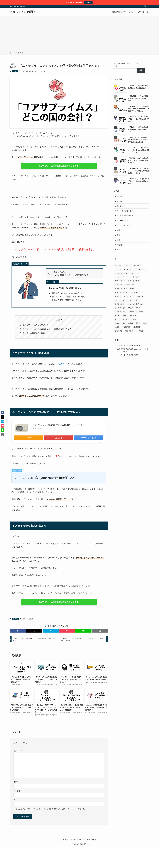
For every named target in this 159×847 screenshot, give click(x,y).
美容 (118, 235)
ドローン (118, 296)
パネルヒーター (120, 300)
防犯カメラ (118, 331)
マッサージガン (120, 312)
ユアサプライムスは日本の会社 (36, 325)
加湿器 (130, 323)
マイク (130, 308)
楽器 (118, 230)
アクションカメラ (136, 265)
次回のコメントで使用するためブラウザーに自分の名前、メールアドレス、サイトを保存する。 (51, 809)
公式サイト (63, 364)
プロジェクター (120, 304)
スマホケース (119, 277)
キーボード (127, 269)
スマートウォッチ (133, 277)
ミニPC (117, 315)
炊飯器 (117, 327)
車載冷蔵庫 (136, 327)
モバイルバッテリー (122, 319)
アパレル (120, 206)
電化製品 (14, 71)
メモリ (125, 315)
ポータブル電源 (120, 308)
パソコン (140, 296)
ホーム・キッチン (123, 225)
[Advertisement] (79, 34)
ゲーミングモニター (122, 273)
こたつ (25, 619)
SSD (125, 265)
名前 (16, 782)
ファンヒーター (133, 300)
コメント (17, 751)
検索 (115, 66)
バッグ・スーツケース (125, 216)
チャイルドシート (121, 288)
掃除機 (145, 323)
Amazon (88, 2)
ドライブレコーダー (122, 292)
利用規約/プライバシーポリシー (74, 840)
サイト (15, 800)
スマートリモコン (134, 281)
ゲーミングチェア (140, 269)
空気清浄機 (126, 327)
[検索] (147, 6)
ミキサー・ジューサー (135, 312)
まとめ (119, 201)
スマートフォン (120, 281)
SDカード (118, 265)
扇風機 (31, 619)
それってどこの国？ (23, 11)
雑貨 (118, 240)
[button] (18, 631)
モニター (133, 315)
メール (16, 791)
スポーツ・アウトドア (125, 211)
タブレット (118, 285)
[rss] (144, 6)
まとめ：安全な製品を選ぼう (35, 333)
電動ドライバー (130, 331)
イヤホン (118, 269)
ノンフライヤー (129, 296)
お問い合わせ (91, 840)
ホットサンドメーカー (135, 304)
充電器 (133, 319)
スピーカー (135, 273)
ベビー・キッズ (122, 220)
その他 (119, 196)
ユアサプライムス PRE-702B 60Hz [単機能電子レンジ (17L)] (56, 425)
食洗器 (141, 331)
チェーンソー (129, 285)
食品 (118, 250)
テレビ (132, 288)
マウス (138, 308)
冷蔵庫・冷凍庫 (120, 323)
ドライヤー (135, 292)
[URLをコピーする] (100, 631)
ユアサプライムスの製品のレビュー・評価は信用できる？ (47, 329)
